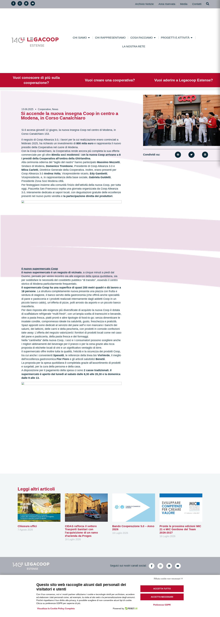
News (55, 109)
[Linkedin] (26, 3)
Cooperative (44, 109)
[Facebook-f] (13, 3)
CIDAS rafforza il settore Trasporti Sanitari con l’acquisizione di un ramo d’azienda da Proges (81, 531)
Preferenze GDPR (162, 605)
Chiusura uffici (27, 526)
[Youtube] (32, 3)
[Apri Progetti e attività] (191, 38)
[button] (178, 155)
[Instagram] (20, 3)
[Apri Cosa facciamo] (154, 38)
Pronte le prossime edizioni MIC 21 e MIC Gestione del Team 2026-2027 (180, 529)
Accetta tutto (162, 588)
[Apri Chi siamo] (89, 38)
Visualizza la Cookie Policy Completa (56, 608)
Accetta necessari (162, 597)
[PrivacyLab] (130, 608)
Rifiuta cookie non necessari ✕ (168, 578)
